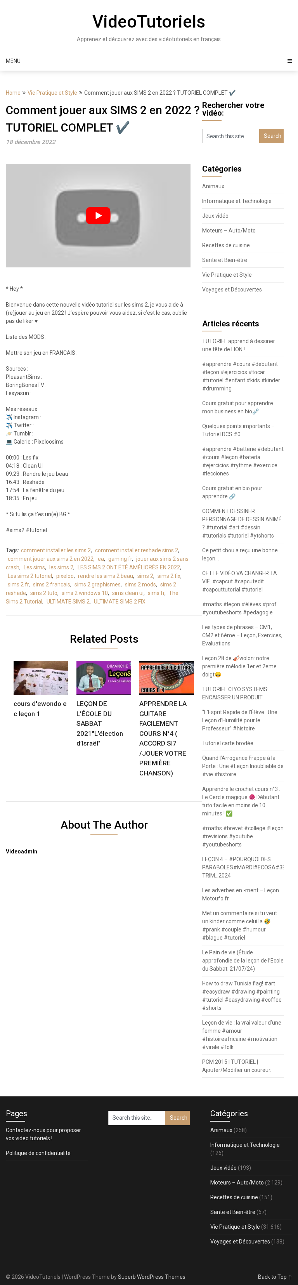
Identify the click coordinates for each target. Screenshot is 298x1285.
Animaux (213, 186)
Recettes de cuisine (226, 245)
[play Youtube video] (98, 215)
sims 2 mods (140, 584)
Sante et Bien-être (224, 260)
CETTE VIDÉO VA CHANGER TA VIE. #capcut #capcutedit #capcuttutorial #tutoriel (239, 581)
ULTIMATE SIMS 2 (68, 601)
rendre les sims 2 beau (105, 576)
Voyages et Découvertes (232, 289)
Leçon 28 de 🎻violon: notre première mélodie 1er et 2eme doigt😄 (239, 666)
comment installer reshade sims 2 (136, 550)
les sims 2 (61, 567)
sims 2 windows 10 (85, 593)
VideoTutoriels (148, 22)
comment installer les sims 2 (56, 550)
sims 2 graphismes (97, 584)
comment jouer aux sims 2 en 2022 (51, 559)
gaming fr (120, 559)
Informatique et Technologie (237, 201)
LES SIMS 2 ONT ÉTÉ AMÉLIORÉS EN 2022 (129, 567)
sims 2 (145, 576)
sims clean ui (128, 593)
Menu (13, 61)
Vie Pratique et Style (52, 93)
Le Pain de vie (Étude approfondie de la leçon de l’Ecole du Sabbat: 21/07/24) (243, 960)
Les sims (34, 567)
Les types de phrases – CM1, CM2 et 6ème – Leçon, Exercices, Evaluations (242, 635)
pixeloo (65, 576)
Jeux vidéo (215, 216)
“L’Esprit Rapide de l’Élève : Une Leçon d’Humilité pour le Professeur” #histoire (239, 720)
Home (13, 93)
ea (101, 559)
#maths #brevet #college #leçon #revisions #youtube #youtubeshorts (243, 836)
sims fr (156, 593)
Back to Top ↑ (275, 1277)
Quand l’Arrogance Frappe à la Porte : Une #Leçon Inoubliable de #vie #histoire (243, 766)
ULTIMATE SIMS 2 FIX (120, 601)
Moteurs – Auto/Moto (229, 230)
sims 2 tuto (43, 593)
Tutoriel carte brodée (227, 743)
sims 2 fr (18, 584)
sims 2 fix (169, 576)
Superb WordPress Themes (151, 1277)
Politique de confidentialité (38, 1153)
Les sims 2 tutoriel (30, 576)
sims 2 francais (51, 584)
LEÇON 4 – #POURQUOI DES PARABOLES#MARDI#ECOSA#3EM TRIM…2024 (246, 867)
